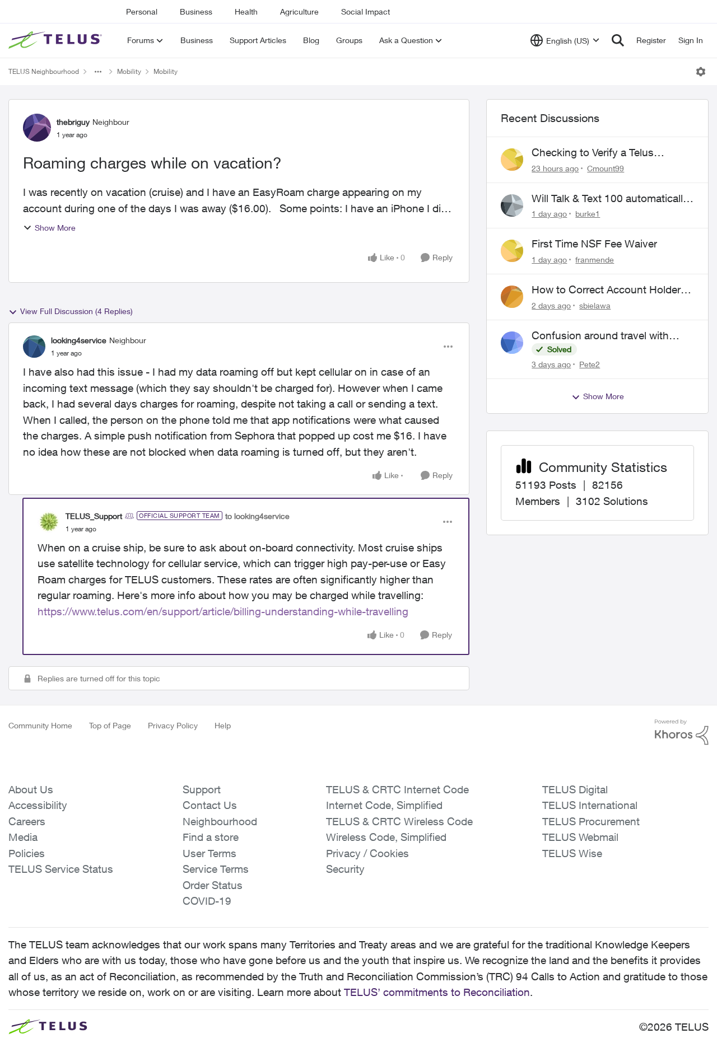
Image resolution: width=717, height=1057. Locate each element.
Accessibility (37, 805)
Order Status (213, 885)
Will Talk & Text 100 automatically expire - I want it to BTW (610, 198)
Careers (26, 821)
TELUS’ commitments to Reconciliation (437, 992)
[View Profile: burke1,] (512, 205)
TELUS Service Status (60, 869)
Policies (26, 853)
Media (23, 837)
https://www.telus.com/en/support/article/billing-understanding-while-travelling (223, 611)
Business (196, 11)
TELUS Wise (572, 853)
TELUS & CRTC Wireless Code (399, 821)
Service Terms (216, 869)
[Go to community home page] (56, 40)
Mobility (129, 71)
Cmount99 (605, 168)
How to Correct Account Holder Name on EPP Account (606, 290)
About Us (30, 789)
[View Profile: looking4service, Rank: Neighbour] (34, 346)
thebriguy (73, 122)
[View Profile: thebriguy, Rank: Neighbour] (37, 128)
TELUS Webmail (580, 837)
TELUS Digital (575, 789)
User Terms (209, 853)
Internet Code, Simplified (384, 805)
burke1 (587, 213)
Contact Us (210, 805)
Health (246, 11)
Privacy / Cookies (367, 853)
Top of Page (110, 725)
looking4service (78, 340)
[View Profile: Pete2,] (512, 342)
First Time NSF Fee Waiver (594, 243)
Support (202, 789)
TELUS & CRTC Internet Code (397, 789)
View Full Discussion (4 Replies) (76, 311)
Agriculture (299, 11)
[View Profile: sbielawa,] (512, 297)
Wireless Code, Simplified (386, 837)
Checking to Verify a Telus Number (593, 153)
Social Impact (365, 11)
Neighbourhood (220, 821)
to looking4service (257, 516)
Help (223, 725)
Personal (141, 11)
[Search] (618, 40)
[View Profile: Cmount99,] (512, 159)
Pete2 (589, 364)
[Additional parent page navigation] (98, 71)
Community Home (40, 725)
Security (345, 869)
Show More (55, 227)
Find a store (211, 837)
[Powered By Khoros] (682, 732)
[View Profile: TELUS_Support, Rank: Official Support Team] (49, 522)
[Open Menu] (701, 71)
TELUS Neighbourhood (43, 71)
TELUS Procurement (591, 821)
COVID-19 (207, 901)
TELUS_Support (94, 516)
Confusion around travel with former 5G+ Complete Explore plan (602, 336)
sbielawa (595, 305)
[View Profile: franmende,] (512, 251)
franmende (594, 259)
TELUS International (589, 805)
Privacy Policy (173, 725)
